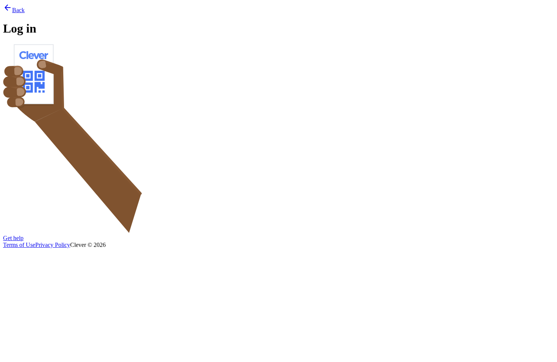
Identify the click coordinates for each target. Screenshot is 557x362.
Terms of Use (19, 245)
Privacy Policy (52, 245)
